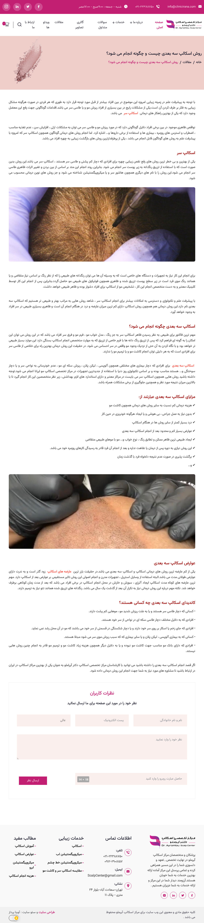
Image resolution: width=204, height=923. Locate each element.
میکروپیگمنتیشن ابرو (23, 865)
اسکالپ (77, 846)
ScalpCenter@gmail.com (105, 875)
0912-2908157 (114, 861)
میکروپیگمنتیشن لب (69, 854)
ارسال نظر (33, 780)
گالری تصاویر (79, 25)
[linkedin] (17, 7)
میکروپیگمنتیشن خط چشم (65, 862)
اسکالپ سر (131, 113)
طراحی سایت (47, 912)
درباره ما (138, 22)
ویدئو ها (46, 25)
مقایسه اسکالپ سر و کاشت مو (62, 870)
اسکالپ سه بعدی (183, 365)
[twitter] (28, 7)
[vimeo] (6, 7)
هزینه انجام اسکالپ (21, 876)
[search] (19, 25)
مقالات (59, 22)
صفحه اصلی (159, 25)
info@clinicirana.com (182, 7)
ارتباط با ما (29, 25)
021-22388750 (144, 7)
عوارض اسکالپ (24, 854)
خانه (199, 62)
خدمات (120, 22)
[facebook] (39, 7)
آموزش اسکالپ (24, 846)
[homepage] (172, 842)
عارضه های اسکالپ (59, 571)
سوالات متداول (102, 25)
